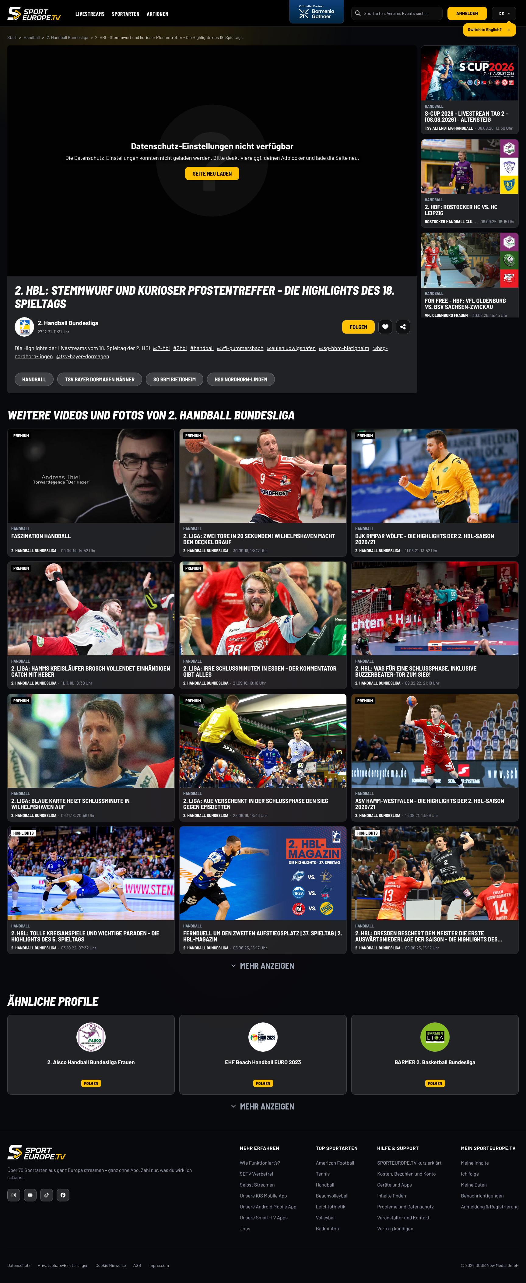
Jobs (245, 1229)
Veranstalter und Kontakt (403, 1218)
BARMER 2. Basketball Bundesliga (434, 1062)
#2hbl (180, 348)
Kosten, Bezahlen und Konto (406, 1174)
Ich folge (470, 1174)
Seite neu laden (212, 173)
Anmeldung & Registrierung (490, 1207)
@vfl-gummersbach (240, 348)
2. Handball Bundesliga (67, 37)
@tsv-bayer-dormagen (82, 356)
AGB (137, 1265)
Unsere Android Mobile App (268, 1207)
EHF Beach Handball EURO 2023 (263, 1062)
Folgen (358, 327)
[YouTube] (30, 1195)
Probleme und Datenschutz (405, 1207)
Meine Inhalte (475, 1163)
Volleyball (326, 1218)
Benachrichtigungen (482, 1196)
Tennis (323, 1174)
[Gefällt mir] (385, 327)
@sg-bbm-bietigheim (344, 348)
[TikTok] (46, 1195)
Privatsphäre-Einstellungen (63, 1265)
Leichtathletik (330, 1207)
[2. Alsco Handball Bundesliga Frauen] (91, 1037)
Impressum (158, 1265)
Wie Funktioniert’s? (260, 1163)
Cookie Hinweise (111, 1265)
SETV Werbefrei (256, 1174)
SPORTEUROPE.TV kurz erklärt (409, 1163)
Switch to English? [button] (485, 27)
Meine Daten (474, 1185)
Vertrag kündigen (395, 1229)
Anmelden (467, 13)
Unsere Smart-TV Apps (264, 1218)
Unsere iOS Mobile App (263, 1196)
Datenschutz (18, 1265)
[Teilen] (403, 327)
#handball (201, 348)
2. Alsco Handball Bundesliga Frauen (91, 1062)
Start (12, 37)
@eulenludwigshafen (291, 348)
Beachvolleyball (332, 1196)
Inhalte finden (391, 1196)
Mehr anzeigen (267, 965)
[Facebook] (63, 1195)
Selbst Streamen (257, 1185)
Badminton (327, 1229)
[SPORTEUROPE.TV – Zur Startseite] (34, 13)
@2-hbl (161, 348)
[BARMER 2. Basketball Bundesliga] (435, 1037)
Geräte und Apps (394, 1185)
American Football (335, 1163)
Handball (32, 37)
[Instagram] (13, 1195)
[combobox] (401, 13)
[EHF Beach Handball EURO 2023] (263, 1037)
